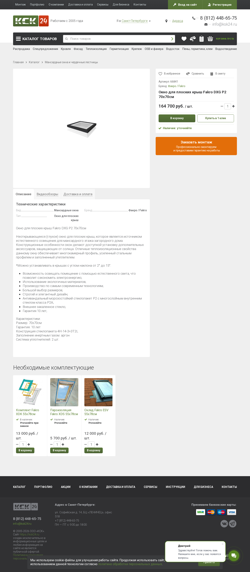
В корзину (25, 450)
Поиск (172, 39)
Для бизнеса (203, 486)
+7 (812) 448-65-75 (67, 520)
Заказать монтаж (196, 146)
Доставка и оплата (120, 486)
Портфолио (43, 486)
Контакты (229, 486)
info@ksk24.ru (224, 24)
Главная (18, 62)
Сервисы (150, 486)
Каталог (39, 39)
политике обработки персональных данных (130, 564)
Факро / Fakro (176, 86)
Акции (66, 486)
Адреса (177, 21)
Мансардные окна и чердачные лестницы (71, 62)
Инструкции (175, 486)
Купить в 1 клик (215, 118)
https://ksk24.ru (29, 534)
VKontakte (224, 523)
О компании (88, 486)
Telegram (232, 523)
